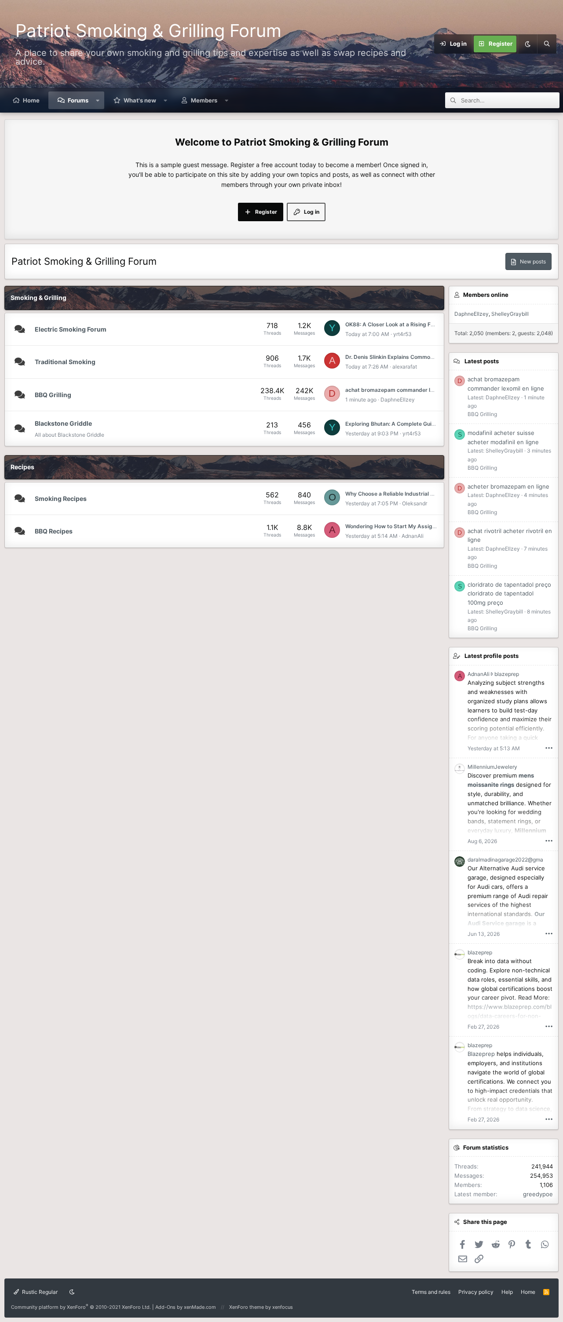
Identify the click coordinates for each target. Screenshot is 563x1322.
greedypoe (538, 1194)
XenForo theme (246, 1307)
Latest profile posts (491, 655)
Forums (78, 100)
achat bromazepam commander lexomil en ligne (406, 390)
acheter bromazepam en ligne (508, 486)
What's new (140, 100)
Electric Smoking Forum (70, 329)
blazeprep (506, 674)
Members (204, 100)
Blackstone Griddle (63, 423)
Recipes (22, 467)
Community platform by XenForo (81, 1307)
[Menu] (429, 44)
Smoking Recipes (61, 498)
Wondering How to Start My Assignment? (398, 526)
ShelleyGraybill (510, 313)
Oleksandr (414, 503)
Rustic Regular (39, 1292)
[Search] (546, 44)
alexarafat (404, 366)
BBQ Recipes (54, 531)
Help (507, 1292)
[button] (97, 100)
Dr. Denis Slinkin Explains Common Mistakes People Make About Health (436, 357)
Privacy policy (476, 1292)
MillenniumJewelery (492, 766)
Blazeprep (481, 1053)
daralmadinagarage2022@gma (505, 859)
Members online (485, 294)
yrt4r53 (402, 334)
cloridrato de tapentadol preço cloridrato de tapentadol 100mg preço (509, 593)
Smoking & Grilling (38, 297)
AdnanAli (413, 536)
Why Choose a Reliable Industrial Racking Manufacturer (416, 493)
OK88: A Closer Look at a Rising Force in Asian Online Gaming (423, 324)
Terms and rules (431, 1292)
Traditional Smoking (65, 361)
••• (549, 748)
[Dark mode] (527, 44)
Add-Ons (165, 1307)
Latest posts (481, 361)
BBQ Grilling (53, 394)
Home (31, 100)
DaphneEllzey (397, 399)
